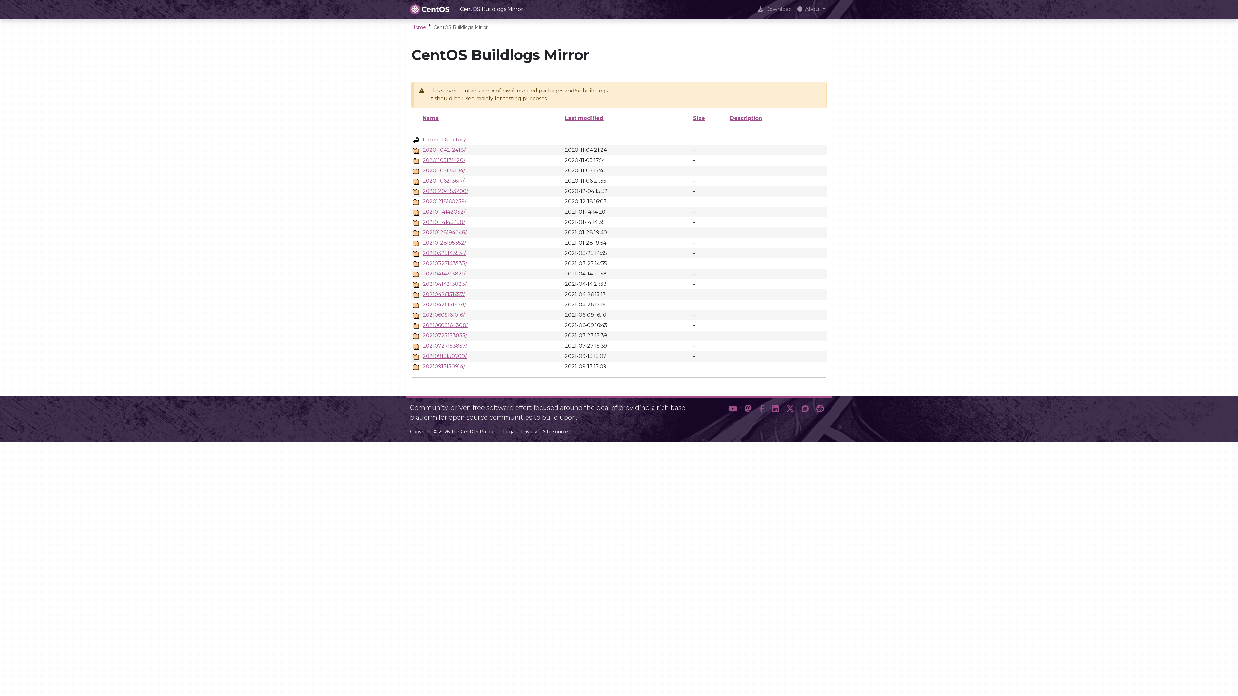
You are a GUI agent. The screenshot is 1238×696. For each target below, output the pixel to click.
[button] (732, 410)
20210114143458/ (444, 222)
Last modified (584, 118)
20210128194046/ (445, 232)
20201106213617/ (443, 181)
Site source (555, 432)
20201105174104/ (444, 171)
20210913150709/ (445, 356)
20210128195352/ (444, 243)
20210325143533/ (445, 263)
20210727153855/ (445, 336)
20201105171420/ (444, 160)
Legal (509, 432)
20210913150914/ (444, 366)
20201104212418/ (444, 150)
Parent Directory (444, 140)
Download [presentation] (778, 9)
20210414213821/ (444, 274)
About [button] (813, 9)
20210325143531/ (444, 253)
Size (699, 118)
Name (431, 118)
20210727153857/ (445, 346)
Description (746, 118)
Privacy (529, 432)
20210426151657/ (444, 294)
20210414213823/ (445, 284)
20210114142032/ (444, 212)
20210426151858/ (444, 305)
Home (418, 27)
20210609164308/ (445, 325)
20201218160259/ (444, 201)
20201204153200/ (445, 191)
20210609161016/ (444, 315)
